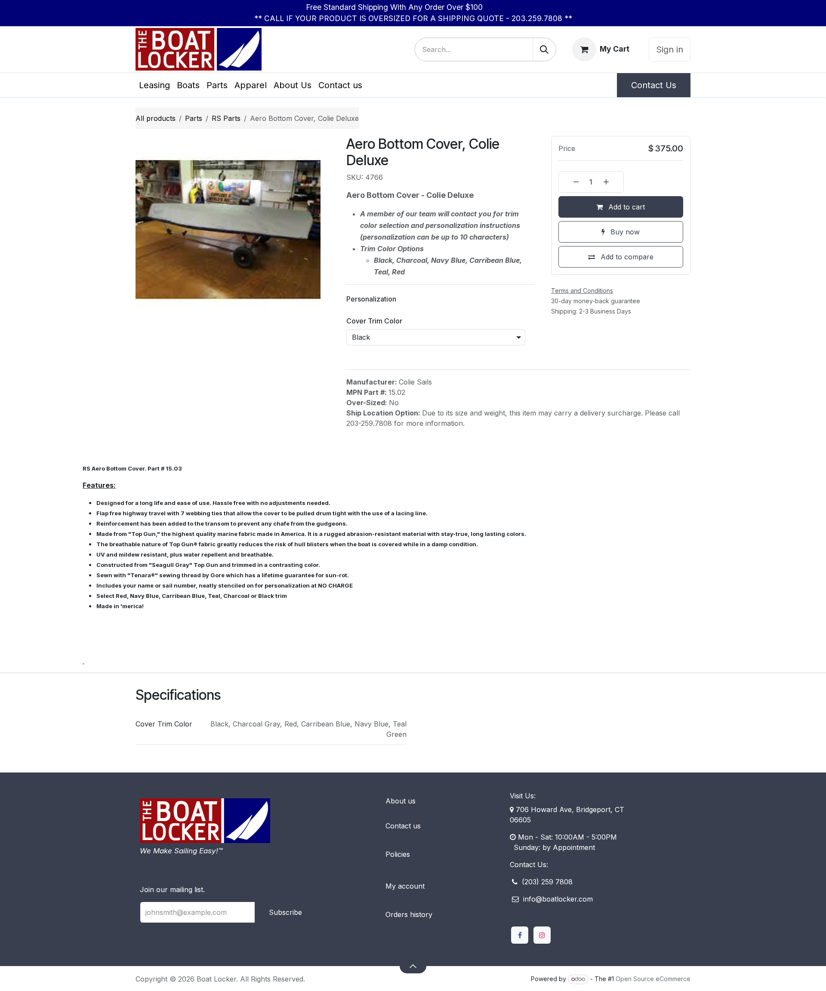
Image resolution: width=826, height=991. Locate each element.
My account (405, 902)
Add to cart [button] (625, 207)
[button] (413, 982)
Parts (193, 118)
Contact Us (653, 85)
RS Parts (226, 118)
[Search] (544, 49)
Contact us (403, 842)
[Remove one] (571, 182)
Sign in (669, 49)
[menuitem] (154, 85)
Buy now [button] (624, 232)
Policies (397, 870)
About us (400, 817)
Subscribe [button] (285, 928)
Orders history (408, 930)
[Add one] (611, 182)
